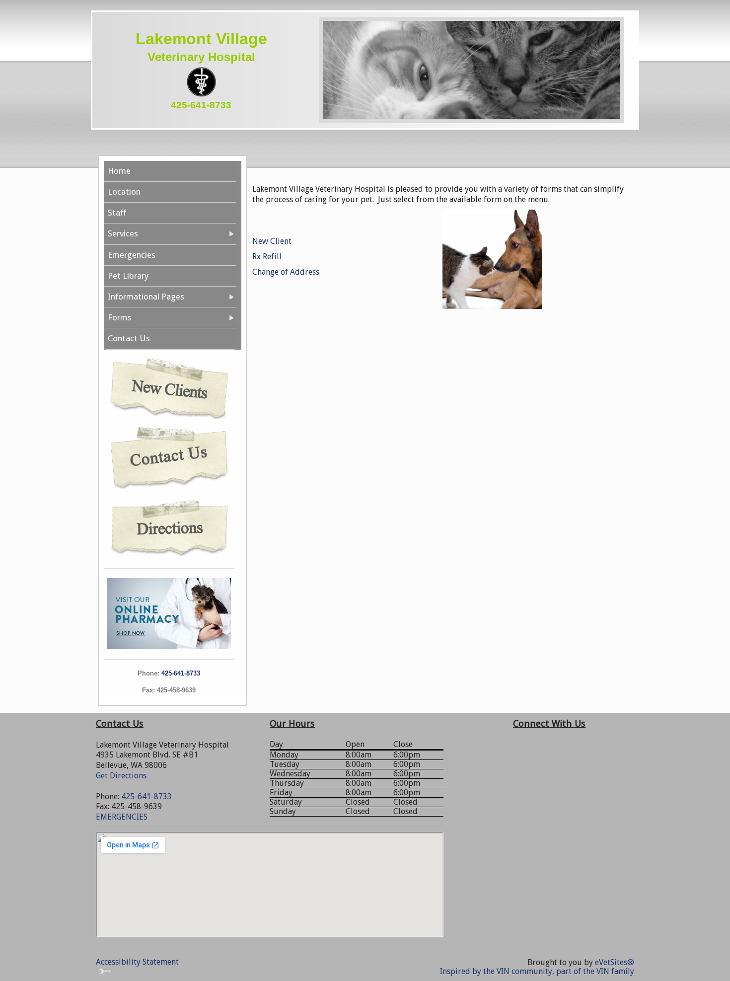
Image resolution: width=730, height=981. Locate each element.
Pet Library (128, 276)
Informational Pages (146, 297)
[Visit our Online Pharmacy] (169, 612)
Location (124, 192)
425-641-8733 (201, 105)
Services (123, 233)
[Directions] (169, 525)
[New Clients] (169, 387)
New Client (272, 241)
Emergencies (131, 255)
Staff (117, 213)
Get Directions (121, 775)
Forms (120, 317)
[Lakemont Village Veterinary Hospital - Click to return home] (201, 81)
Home (119, 171)
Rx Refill (267, 256)
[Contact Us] (169, 455)
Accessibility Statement (137, 962)
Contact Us (129, 338)
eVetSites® (614, 962)
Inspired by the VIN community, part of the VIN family (537, 971)
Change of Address (285, 272)
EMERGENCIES (121, 817)
